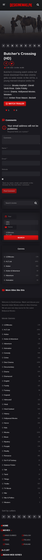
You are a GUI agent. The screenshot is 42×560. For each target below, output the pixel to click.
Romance (7, 456)
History (6, 414)
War (5, 493)
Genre (10, 227)
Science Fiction (9, 465)
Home (5, 526)
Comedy (7, 353)
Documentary (9, 367)
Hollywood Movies (26, 91)
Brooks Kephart (19, 85)
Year (9, 216)
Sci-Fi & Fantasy (10, 460)
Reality (6, 451)
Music (6, 437)
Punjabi (7, 446)
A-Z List (9, 261)
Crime (6, 358)
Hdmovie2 (8, 400)
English (6, 381)
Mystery (7, 442)
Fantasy (7, 390)
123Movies (10, 257)
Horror (6, 423)
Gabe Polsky (21, 88)
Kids (5, 428)
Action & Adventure (13, 271)
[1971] (21, 224)
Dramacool (8, 376)
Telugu (6, 479)
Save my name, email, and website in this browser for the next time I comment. (17, 184)
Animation (9, 280)
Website (5, 169)
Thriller (6, 484)
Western (8, 94)
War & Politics (9, 498)
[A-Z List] (21, 235)
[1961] (21, 222)
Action (8, 266)
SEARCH (21, 238)
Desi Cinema (9, 362)
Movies (6, 432)
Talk (5, 470)
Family (6, 386)
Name (4, 148)
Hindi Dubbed (9, 409)
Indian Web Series (12, 555)
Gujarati (7, 395)
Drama (14, 91)
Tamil (6, 474)
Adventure (10, 275)
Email (4, 159)
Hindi (6, 404)
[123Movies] (21, 233)
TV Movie (7, 488)
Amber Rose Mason (18, 98)
